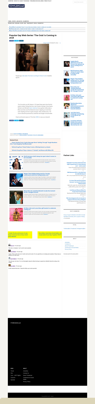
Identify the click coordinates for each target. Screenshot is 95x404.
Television (30, 135)
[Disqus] (35, 260)
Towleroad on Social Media (71, 247)
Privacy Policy (68, 249)
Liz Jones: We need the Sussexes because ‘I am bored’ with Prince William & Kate (77, 182)
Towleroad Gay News (48, 6)
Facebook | (74, 228)
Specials (13, 379)
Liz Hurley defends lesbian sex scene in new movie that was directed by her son (76, 123)
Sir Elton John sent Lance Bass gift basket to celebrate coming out (77, 97)
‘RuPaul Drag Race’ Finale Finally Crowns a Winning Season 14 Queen (31, 147)
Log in (52, 396)
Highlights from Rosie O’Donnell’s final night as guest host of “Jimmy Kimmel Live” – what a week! (76, 164)
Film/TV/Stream (18, 133)
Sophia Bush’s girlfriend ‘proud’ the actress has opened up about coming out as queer (30, 27)
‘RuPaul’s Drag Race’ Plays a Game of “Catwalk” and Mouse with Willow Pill (32, 150)
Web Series (40, 135)
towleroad (25, 133)
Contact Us (68, 244)
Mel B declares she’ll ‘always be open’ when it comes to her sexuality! (26, 28)
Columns (13, 377)
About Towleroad (69, 245)
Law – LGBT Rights (16, 375)
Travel (12, 371)
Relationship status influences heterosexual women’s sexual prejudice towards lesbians (77, 106)
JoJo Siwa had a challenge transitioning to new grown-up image (77, 114)
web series (25, 75)
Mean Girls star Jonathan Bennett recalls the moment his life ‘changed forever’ (77, 89)
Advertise (67, 242)
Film (12, 373)
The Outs (30, 75)
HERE (37, 117)
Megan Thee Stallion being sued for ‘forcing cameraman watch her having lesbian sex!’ (29, 30)
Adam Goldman (33, 108)
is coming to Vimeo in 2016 (40, 75)
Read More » (47, 162)
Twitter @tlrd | (67, 228)
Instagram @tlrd (81, 228)
